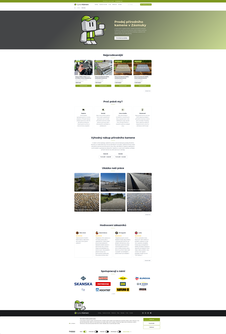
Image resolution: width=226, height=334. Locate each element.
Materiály (122, 313)
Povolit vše (151, 319)
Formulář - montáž (120, 157)
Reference (114, 4)
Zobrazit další (147, 260)
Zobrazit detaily (126, 331)
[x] (143, 313)
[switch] (96, 332)
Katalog (96, 4)
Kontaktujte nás (118, 1)
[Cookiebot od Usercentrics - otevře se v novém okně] (72, 332)
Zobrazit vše (147, 90)
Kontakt (120, 4)
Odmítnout (151, 327)
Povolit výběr (151, 323)
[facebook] (145, 313)
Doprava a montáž (103, 4)
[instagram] (148, 313)
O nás (109, 4)
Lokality (78, 7)
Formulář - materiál (105, 157)
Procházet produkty (121, 38)
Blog (118, 313)
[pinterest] (151, 313)
